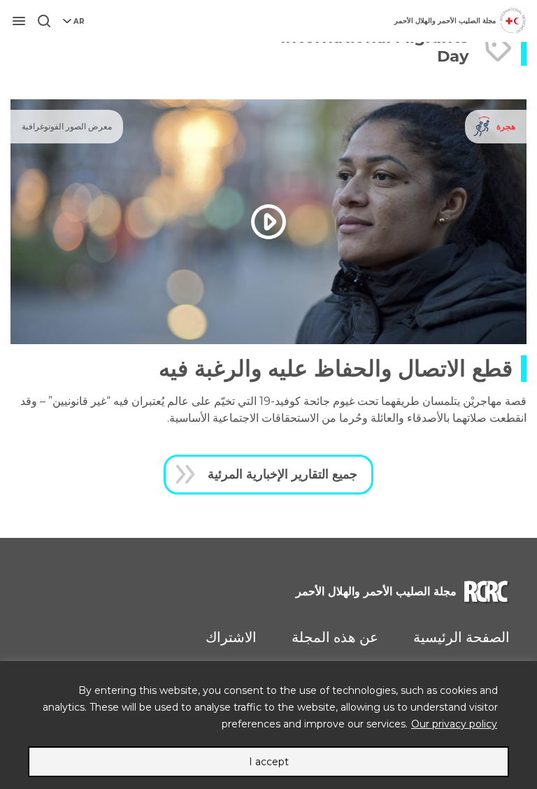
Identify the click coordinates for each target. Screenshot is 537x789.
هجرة (505, 126)
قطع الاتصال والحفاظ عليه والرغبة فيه (336, 368)
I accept (269, 761)
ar (79, 21)
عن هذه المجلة (335, 637)
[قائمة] (18, 21)
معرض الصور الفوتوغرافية (67, 126)
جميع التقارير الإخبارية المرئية (282, 474)
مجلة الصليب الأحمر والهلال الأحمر (445, 20)
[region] (268, 725)
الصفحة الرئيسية (461, 637)
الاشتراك (231, 637)
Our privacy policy (454, 724)
